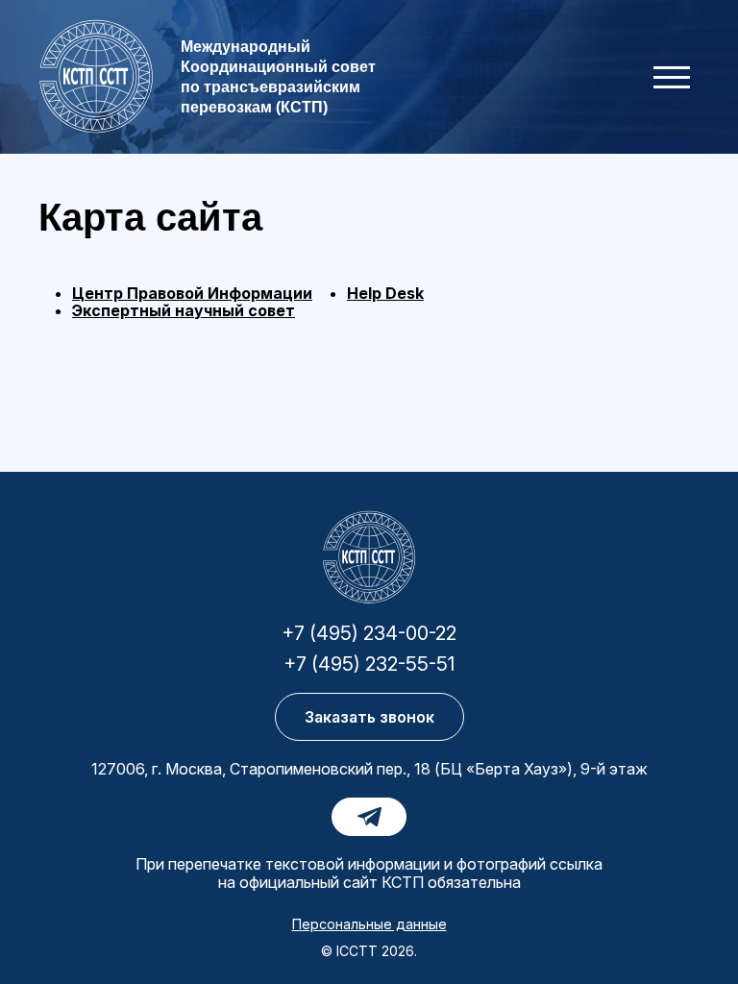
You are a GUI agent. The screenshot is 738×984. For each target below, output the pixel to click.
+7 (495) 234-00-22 (369, 633)
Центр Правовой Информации (192, 293)
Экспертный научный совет (183, 310)
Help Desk (385, 293)
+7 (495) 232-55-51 (369, 664)
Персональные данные (369, 924)
